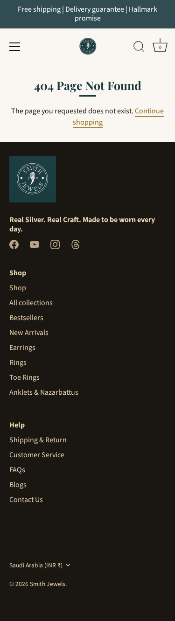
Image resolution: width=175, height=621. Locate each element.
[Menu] (15, 46)
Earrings (22, 347)
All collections (31, 303)
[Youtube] (34, 244)
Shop (17, 288)
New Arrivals (29, 333)
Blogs (18, 485)
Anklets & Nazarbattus (43, 392)
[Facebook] (14, 244)
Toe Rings (24, 377)
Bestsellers (26, 318)
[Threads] (75, 244)
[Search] (139, 48)
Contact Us (26, 500)
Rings (18, 362)
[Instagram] (55, 244)
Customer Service (36, 455)
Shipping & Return (38, 440)
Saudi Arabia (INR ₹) (36, 565)
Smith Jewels (47, 583)
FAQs (17, 470)
